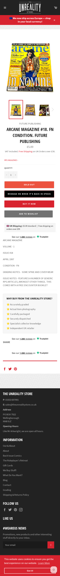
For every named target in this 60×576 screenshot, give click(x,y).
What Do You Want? (12, 475)
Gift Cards (8, 465)
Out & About (9, 445)
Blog (5, 480)
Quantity (8, 168)
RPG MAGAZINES (10, 160)
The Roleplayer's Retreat (15, 460)
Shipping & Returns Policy (16, 494)
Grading (7, 490)
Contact (7, 485)
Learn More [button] (44, 563)
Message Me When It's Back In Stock (29, 194)
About (6, 450)
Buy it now (29, 204)
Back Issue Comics (12, 455)
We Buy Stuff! (9, 470)
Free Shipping (25, 151)
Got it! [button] (30, 571)
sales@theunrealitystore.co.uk (20, 404)
